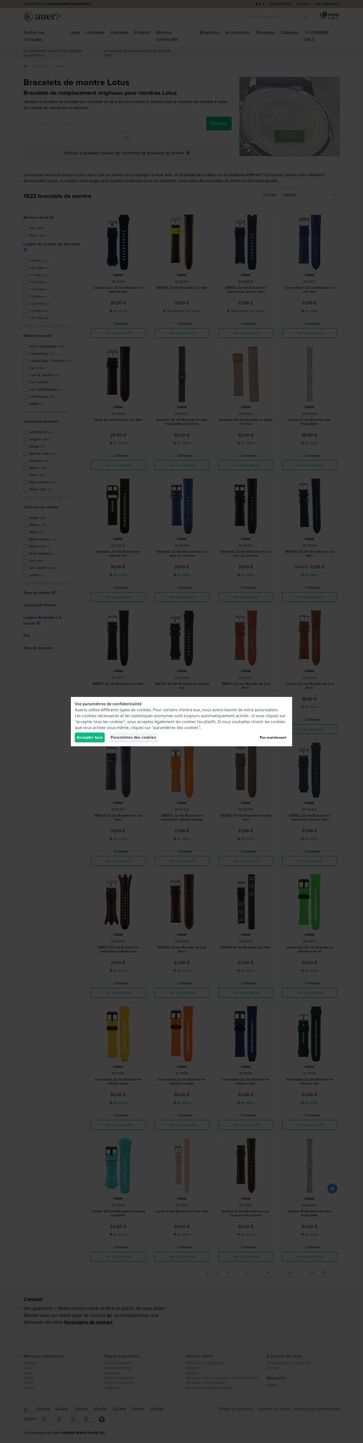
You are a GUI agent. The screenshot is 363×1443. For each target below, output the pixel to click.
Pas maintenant (273, 737)
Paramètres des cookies (133, 737)
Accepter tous (90, 737)
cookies (144, 709)
